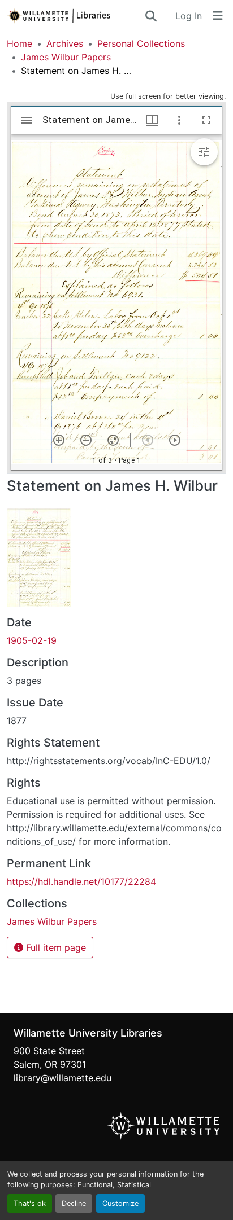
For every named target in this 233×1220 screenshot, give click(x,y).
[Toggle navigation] (217, 16)
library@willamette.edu (62, 1077)
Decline (74, 1203)
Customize (120, 1203)
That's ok (30, 1203)
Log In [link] (188, 15)
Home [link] (19, 43)
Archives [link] (64, 43)
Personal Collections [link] (141, 43)
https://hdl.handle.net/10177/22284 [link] (81, 881)
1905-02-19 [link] (32, 640)
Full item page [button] (54, 947)
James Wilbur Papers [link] (66, 57)
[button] (75, 16)
